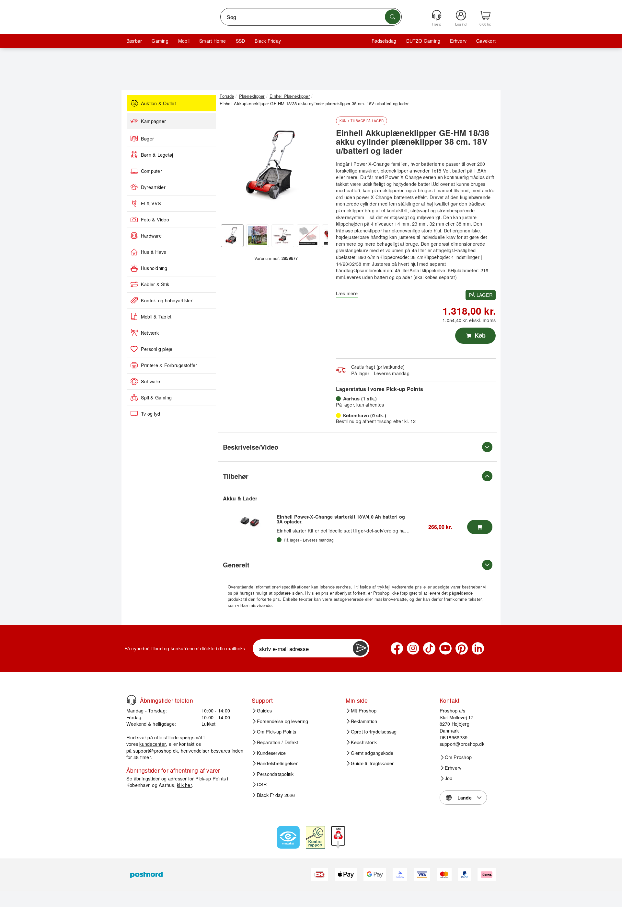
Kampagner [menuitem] (153, 121)
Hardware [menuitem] (151, 235)
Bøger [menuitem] (147, 138)
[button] (273, 165)
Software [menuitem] (150, 381)
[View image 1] (232, 235)
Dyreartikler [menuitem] (153, 187)
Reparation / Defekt (277, 742)
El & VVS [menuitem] (151, 203)
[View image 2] (257, 235)
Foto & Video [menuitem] (155, 219)
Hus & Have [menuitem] (153, 252)
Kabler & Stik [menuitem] (155, 284)
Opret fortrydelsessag (374, 731)
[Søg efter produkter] (392, 16)
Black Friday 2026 (276, 795)
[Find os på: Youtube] (445, 648)
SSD (240, 41)
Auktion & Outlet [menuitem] (158, 103)
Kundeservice (271, 753)
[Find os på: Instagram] (413, 648)
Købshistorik (364, 742)
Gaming (160, 41)
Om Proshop (458, 757)
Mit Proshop (364, 710)
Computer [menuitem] (151, 171)
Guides (264, 710)
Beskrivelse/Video (250, 447)
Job (449, 778)
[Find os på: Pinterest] (462, 648)
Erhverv (458, 41)
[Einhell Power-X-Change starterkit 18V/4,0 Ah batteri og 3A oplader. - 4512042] (250, 521)
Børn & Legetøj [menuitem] (157, 154)
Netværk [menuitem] (150, 333)
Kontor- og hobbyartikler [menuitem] (166, 300)
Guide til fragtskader (372, 763)
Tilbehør (235, 476)
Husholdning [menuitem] (154, 268)
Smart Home (212, 41)
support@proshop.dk (155, 750)
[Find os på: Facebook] (397, 648)
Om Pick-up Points (276, 731)
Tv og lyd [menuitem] (150, 413)
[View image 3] (282, 235)
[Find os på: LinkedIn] (478, 648)
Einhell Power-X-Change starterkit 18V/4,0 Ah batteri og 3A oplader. (341, 519)
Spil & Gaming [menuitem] (156, 397)
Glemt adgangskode (372, 753)
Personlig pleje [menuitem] (157, 349)
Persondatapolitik (275, 774)
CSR (262, 784)
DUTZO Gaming (423, 41)
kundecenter (152, 743)
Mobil (184, 41)
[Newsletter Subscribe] (360, 648)
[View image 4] (308, 235)
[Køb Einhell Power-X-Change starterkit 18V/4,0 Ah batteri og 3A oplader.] (479, 527)
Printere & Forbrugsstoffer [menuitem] (169, 365)
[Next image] (318, 167)
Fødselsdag (384, 41)
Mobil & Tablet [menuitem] (156, 316)
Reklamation (364, 721)
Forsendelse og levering (282, 721)
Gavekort (486, 41)
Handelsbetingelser (277, 763)
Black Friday (268, 41)
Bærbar (134, 41)
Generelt (236, 564)
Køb (479, 335)
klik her (184, 784)
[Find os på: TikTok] (429, 648)
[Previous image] (229, 167)
